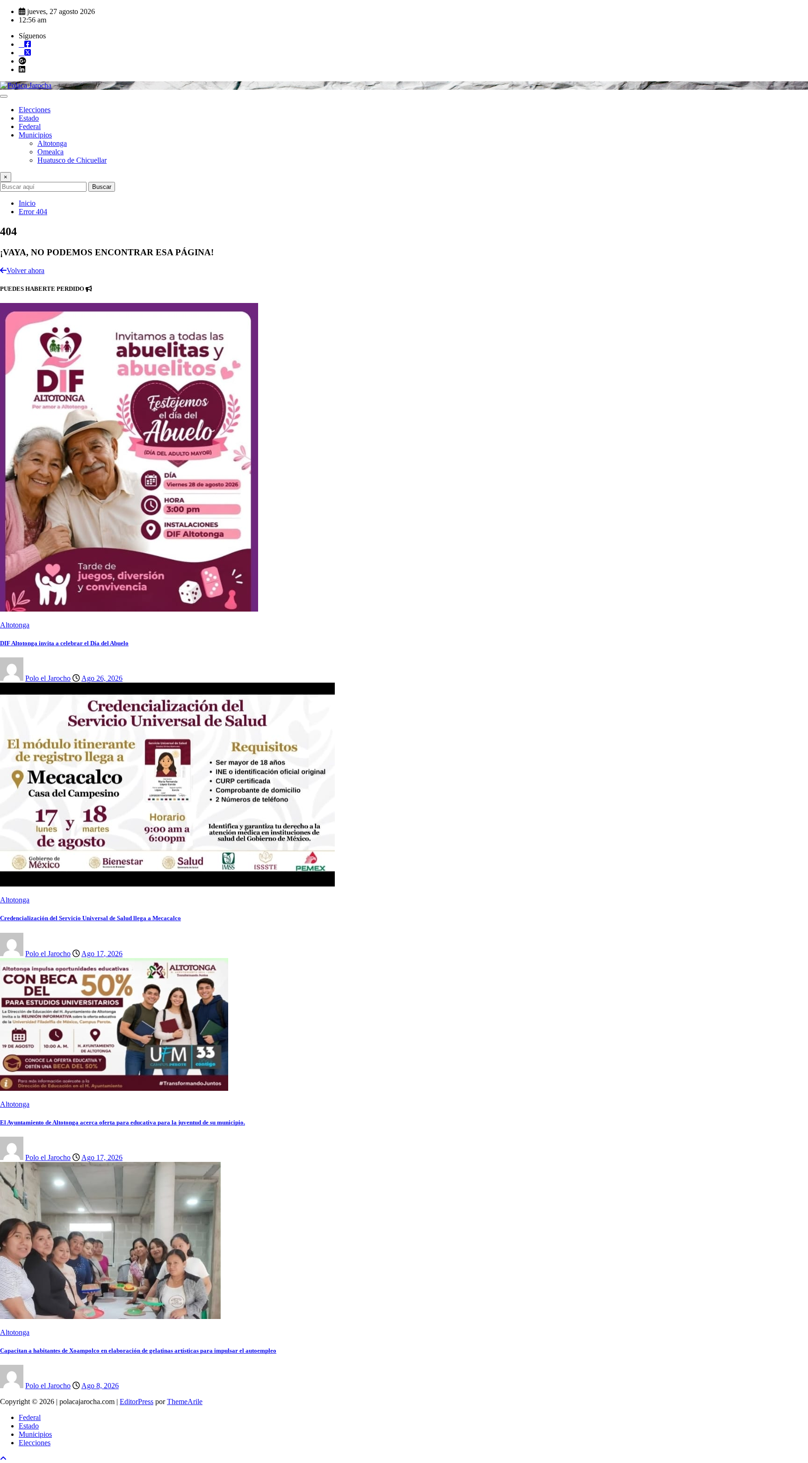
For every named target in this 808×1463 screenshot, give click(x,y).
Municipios (35, 135)
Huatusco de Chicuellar (72, 160)
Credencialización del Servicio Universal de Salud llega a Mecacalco (90, 918)
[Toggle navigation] (3, 96)
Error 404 (33, 212)
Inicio (27, 203)
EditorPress (136, 1401)
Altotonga (52, 143)
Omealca (50, 152)
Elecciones (34, 110)
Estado (29, 118)
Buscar (101, 186)
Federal (30, 126)
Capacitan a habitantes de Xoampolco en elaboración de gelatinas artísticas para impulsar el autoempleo (138, 1350)
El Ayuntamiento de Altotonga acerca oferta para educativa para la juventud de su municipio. (122, 1122)
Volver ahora (25, 270)
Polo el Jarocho (48, 678)
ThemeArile (184, 1401)
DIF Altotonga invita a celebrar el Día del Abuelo (64, 643)
